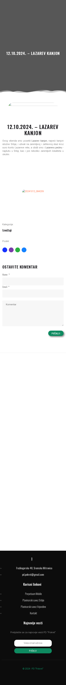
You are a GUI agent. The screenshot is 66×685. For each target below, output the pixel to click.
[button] (5, 191)
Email (5, 286)
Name (6, 274)
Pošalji (56, 333)
